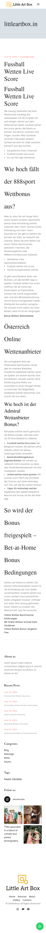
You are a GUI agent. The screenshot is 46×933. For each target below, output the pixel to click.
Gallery (16, 900)
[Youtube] (23, 909)
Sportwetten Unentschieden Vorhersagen (21, 705)
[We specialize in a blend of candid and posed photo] (13, 834)
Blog (6, 750)
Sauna (7, 761)
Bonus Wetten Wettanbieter (19, 315)
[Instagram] (17, 909)
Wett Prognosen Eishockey (14, 714)
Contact (27, 900)
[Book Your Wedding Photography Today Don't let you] (33, 814)
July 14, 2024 (11, 57)
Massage (9, 754)
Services (22, 896)
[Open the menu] (38, 4)
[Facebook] (28, 909)
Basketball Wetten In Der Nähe (16, 724)
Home (12, 896)
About (32, 896)
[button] (40, 926)
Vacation (17, 779)
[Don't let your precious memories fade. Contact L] (33, 834)
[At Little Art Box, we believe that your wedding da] (13, 814)
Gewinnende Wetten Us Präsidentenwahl (20, 733)
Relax (7, 757)
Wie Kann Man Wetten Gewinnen (17, 696)
